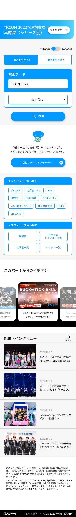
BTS (50, 190)
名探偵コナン (34, 190)
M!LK (61, 205)
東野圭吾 (31, 198)
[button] (8, 304)
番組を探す (31, 513)
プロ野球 (15, 190)
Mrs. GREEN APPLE (21, 205)
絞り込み (38, 99)
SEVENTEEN (49, 198)
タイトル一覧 (53, 247)
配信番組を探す (55, 59)
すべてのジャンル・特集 (53, 236)
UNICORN (16, 213)
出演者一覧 (23, 247)
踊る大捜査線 (45, 205)
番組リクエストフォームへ (37, 162)
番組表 (22, 236)
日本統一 (15, 198)
